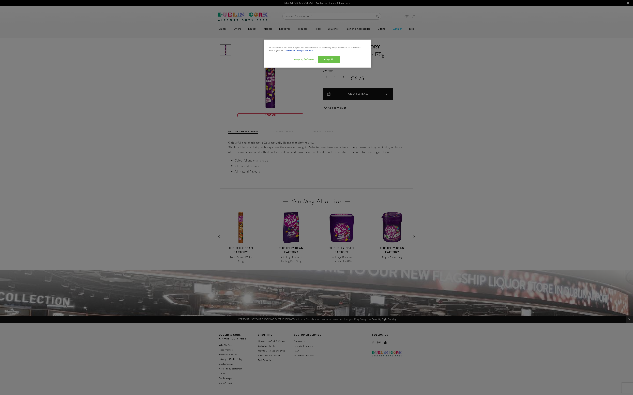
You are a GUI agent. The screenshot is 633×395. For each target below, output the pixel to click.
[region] (317, 54)
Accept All (328, 59)
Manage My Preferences (304, 59)
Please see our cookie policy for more (299, 50)
